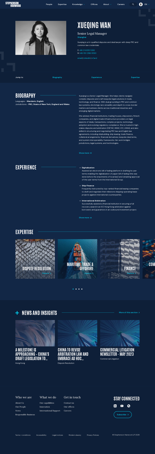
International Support (50, 410)
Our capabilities (47, 403)
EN (146, 4)
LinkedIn (86, 58)
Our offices (69, 407)
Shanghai (82, 37)
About (108, 6)
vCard (94, 58)
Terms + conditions (23, 435)
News (18, 410)
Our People (20, 407)
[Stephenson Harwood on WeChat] (128, 405)
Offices (94, 4)
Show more (84, 153)
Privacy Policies (93, 435)
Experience (97, 77)
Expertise (62, 4)
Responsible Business (25, 414)
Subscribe (121, 414)
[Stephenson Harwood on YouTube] (121, 405)
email (80, 58)
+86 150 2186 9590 (88, 53)
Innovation (45, 407)
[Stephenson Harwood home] (13, 8)
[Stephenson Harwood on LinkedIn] (115, 405)
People (49, 4)
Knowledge (78, 6)
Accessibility (41, 435)
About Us (19, 403)
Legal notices (57, 435)
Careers (120, 4)
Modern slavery (75, 435)
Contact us (69, 403)
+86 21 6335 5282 (87, 50)
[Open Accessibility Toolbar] (141, 4)
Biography (57, 77)
